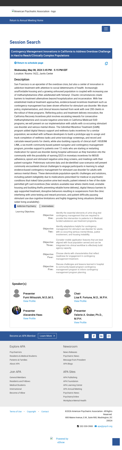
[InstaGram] (108, 336)
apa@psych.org (104, 426)
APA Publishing (70, 377)
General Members (18, 377)
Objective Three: (48, 244)
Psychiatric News (71, 356)
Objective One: (48, 217)
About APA (15, 363)
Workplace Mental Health (74, 400)
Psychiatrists (16, 352)
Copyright (31, 411)
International (16, 388)
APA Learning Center (72, 385)
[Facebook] (94, 336)
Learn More (47, 335)
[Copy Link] (106, 63)
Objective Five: (48, 268)
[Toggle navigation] (106, 29)
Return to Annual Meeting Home (26, 20)
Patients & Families (18, 359)
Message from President (74, 359)
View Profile (29, 301)
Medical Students (18, 385)
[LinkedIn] (101, 336)
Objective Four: (48, 256)
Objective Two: (48, 230)
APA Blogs (68, 363)
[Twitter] (86, 336)
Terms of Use (16, 411)
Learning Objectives (25, 211)
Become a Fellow (17, 392)
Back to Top (116, 442)
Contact (45, 411)
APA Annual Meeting (72, 388)
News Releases (70, 352)
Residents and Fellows (20, 381)
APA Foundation (70, 381)
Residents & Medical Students (23, 356)
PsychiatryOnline (71, 396)
